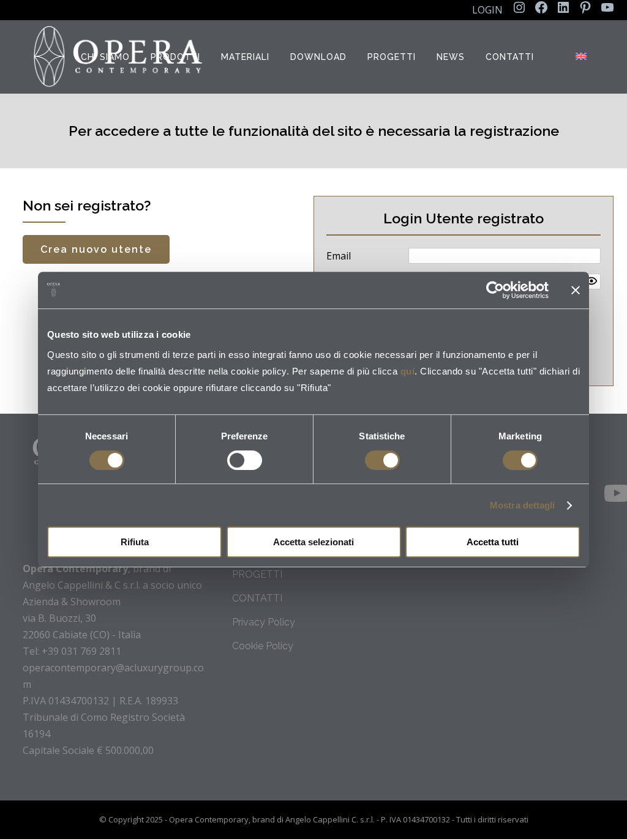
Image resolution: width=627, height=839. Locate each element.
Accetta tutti (493, 542)
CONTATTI (257, 598)
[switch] (244, 460)
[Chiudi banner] (575, 290)
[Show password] (591, 281)
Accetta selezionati (313, 542)
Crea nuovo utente (96, 249)
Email (338, 256)
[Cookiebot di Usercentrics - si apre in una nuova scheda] (495, 290)
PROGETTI (257, 574)
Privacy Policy (263, 622)
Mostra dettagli (522, 505)
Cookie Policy (262, 646)
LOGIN (487, 10)
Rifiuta (135, 542)
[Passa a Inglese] (582, 57)
